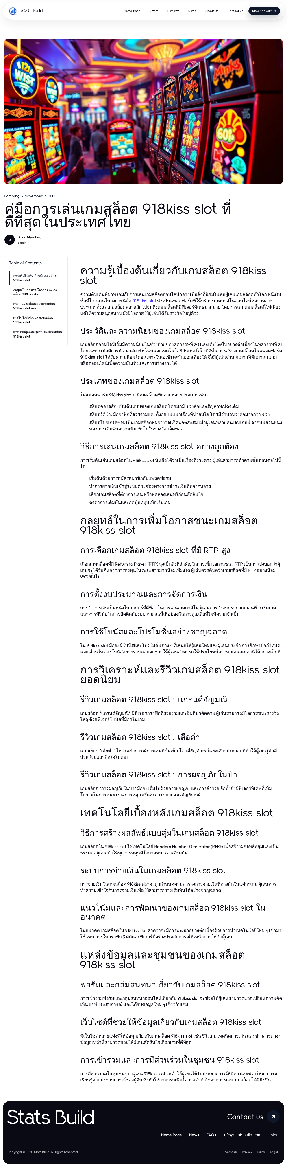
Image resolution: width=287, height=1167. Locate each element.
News (194, 1134)
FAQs (211, 1134)
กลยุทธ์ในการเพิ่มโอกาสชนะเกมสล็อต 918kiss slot (35, 292)
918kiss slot (144, 300)
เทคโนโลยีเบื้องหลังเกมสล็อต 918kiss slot (33, 320)
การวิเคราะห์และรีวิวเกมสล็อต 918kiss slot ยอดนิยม (34, 306)
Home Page (171, 1134)
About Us (231, 1152)
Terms (261, 1152)
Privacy (247, 1152)
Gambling (12, 196)
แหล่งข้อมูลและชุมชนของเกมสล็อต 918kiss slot (37, 334)
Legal (274, 1152)
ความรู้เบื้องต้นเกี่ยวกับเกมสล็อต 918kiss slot (35, 278)
